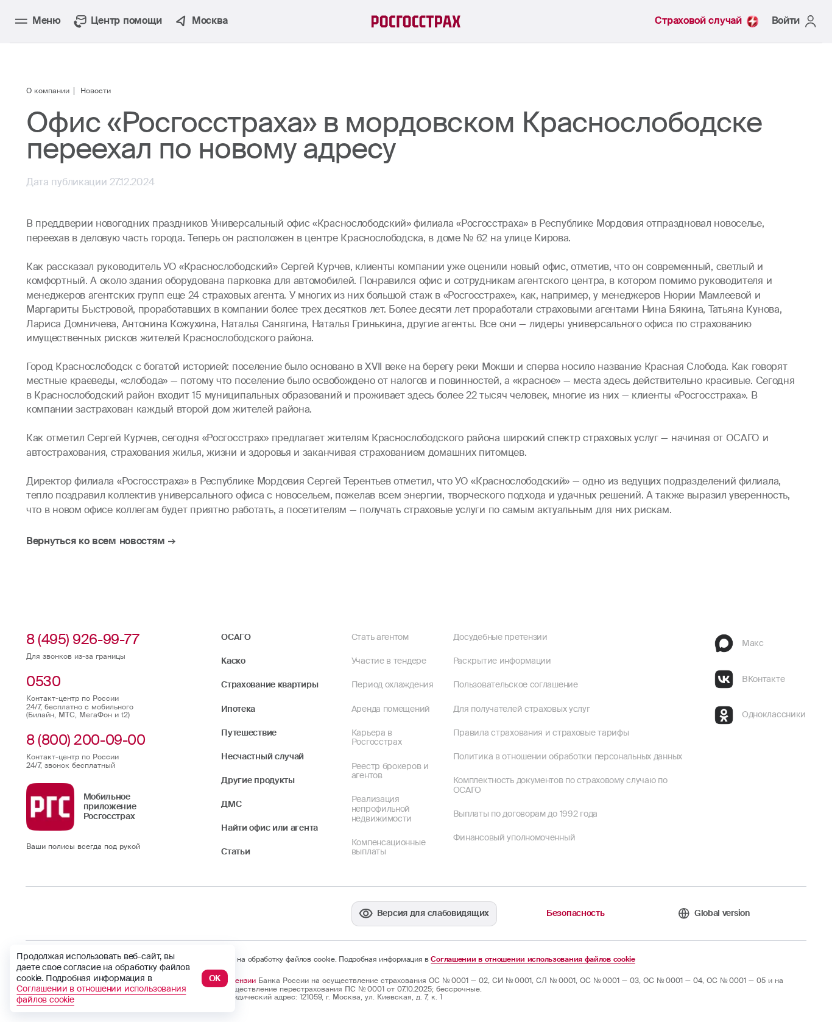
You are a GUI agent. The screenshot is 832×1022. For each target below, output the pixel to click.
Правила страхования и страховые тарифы (541, 732)
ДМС (231, 803)
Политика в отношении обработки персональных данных (567, 756)
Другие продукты (258, 780)
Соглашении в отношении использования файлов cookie (533, 960)
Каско (233, 660)
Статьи (235, 851)
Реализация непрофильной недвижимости (381, 808)
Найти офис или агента (269, 827)
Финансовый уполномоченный (514, 837)
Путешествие (249, 732)
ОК (215, 978)
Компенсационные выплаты (388, 847)
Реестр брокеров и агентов (390, 771)
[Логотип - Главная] (416, 21)
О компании (47, 91)
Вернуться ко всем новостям (95, 542)
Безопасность (575, 912)
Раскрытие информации (502, 660)
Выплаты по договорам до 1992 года (525, 813)
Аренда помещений (390, 708)
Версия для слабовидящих (433, 912)
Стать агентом (380, 636)
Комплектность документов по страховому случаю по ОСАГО (560, 785)
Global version (722, 912)
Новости (95, 91)
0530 (43, 681)
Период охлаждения (392, 684)
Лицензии (238, 980)
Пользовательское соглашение (515, 684)
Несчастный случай (262, 756)
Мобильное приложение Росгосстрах (109, 806)
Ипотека (238, 708)
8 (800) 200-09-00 (85, 740)
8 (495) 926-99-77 (82, 639)
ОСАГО (236, 636)
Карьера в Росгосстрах (376, 737)
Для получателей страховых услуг (521, 708)
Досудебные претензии (500, 636)
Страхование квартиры (269, 684)
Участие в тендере (388, 660)
